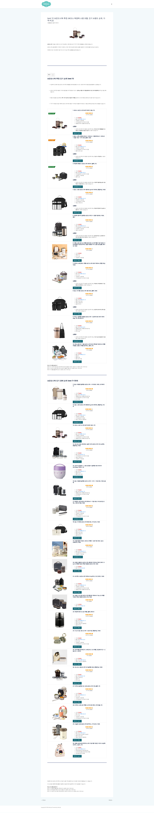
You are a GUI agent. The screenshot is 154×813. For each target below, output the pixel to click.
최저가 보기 (77, 133)
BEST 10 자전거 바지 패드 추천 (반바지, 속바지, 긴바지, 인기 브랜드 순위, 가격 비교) (65, 791)
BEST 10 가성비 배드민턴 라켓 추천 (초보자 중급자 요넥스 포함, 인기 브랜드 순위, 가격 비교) (67, 366)
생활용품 (50, 22)
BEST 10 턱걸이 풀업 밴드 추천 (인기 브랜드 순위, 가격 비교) (60, 788)
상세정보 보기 (78, 160)
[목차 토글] (52, 75)
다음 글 (111, 800)
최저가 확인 (77, 260)
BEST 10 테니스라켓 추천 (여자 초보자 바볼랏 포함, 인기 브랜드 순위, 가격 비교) (64, 368)
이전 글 (43, 800)
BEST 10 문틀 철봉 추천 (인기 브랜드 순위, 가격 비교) (58, 369)
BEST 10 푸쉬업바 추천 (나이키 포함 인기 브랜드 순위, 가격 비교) (61, 789)
